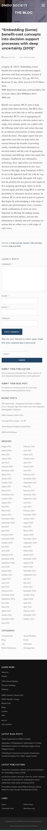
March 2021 (6, 510)
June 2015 (5, 623)
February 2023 (29, 474)
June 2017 (5, 583)
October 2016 (29, 595)
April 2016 (28, 607)
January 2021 (7, 515)
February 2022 (29, 490)
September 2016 (8, 599)
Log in (4, 804)
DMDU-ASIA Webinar (9, 432)
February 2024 (7, 466)
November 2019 (30, 539)
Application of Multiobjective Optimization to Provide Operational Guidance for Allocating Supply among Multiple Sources (21, 746)
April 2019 (6, 551)
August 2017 (6, 579)
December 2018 (8, 559)
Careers (5, 711)
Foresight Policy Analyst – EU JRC (14, 421)
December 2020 (30, 515)
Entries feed (28, 804)
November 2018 (30, 559)
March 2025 (28, 454)
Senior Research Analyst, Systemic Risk (16, 426)
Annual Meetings (30, 636)
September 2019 (30, 543)
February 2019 (7, 555)
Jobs (3, 644)
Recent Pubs (6, 703)
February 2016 (29, 611)
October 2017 (7, 575)
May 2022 (27, 486)
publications (15, 246)
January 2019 (28, 555)
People (4, 676)
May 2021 (5, 506)
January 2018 (7, 571)
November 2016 (8, 595)
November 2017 (30, 571)
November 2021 (30, 494)
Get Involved (6, 724)
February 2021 (29, 510)
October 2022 (7, 483)
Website (6, 318)
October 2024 (29, 458)
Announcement (7, 636)
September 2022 (30, 483)
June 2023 (27, 470)
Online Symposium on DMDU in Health (16, 739)
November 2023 (8, 470)
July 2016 (5, 603)
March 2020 (28, 531)
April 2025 (6, 454)
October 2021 (7, 499)
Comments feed (8, 808)
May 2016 (5, 607)
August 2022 (6, 486)
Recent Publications (32, 243)
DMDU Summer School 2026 (12, 415)
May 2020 (27, 527)
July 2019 (5, 547)
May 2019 (27, 547)
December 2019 (8, 539)
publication (16, 243)
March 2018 (28, 567)
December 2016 (30, 591)
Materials (5, 689)
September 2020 (8, 523)
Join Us (4, 720)
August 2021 (6, 503)
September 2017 (30, 575)
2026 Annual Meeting (10, 681)
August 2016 (28, 599)
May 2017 (27, 583)
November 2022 (30, 478)
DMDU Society (14, 5)
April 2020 (6, 531)
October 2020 (29, 519)
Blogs (4, 640)
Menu (43, 5)
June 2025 (27, 450)
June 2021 (27, 503)
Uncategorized (29, 648)
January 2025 (7, 458)
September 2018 (8, 563)
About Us (5, 672)
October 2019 (7, 543)
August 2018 (28, 563)
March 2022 (6, 490)
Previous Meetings (9, 685)
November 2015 (8, 619)
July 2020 (5, 527)
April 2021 (28, 506)
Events (26, 640)
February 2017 (7, 591)
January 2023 (7, 478)
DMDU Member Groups (10, 699)
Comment (7, 264)
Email (5, 307)
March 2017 (28, 587)
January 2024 (28, 466)
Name (5, 296)
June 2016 (27, 603)
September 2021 (30, 499)
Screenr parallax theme (17, 826)
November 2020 (8, 519)
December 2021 (8, 494)
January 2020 (28, 535)
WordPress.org (29, 808)
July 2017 (27, 579)
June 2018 (5, 567)
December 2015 (30, 615)
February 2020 (7, 535)
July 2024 (5, 462)
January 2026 (7, 450)
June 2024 (27, 462)
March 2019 (28, 551)
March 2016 (6, 611)
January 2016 (7, 615)
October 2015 (29, 619)
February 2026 (29, 446)
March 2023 (6, 474)
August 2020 (28, 523)
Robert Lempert (29, 57)
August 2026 (6, 446)
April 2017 (6, 587)
